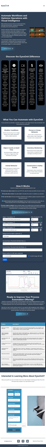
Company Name (11, 403)
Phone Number (11, 409)
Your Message (11, 415)
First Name (10, 390)
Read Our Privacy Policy (38, 441)
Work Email (10, 397)
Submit (14, 430)
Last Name (16, 392)
